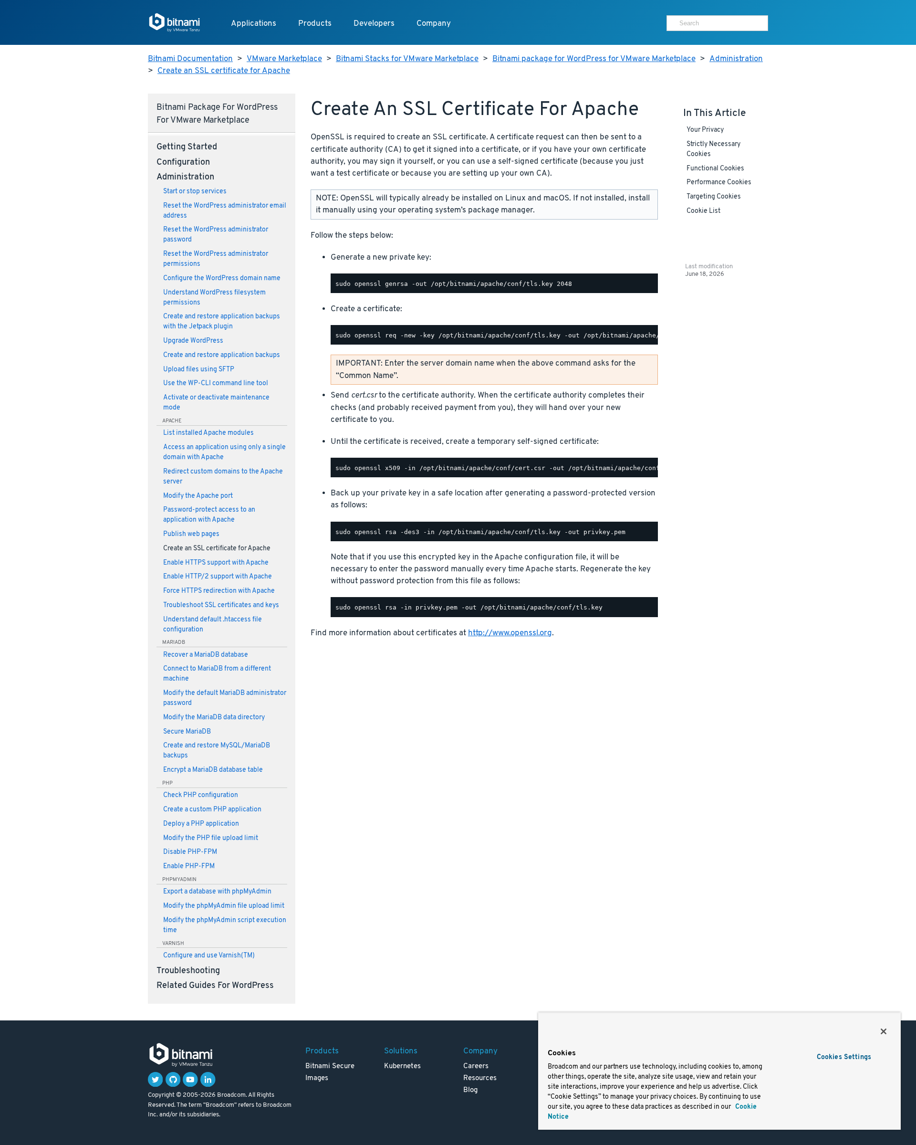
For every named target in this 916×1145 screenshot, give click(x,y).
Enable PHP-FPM (189, 866)
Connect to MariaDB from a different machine (217, 674)
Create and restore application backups (221, 355)
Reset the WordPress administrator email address (224, 211)
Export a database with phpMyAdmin (217, 892)
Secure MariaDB (187, 732)
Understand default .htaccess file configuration (212, 625)
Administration (736, 59)
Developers (374, 24)
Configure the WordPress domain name (222, 278)
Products (315, 24)
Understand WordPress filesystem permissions (214, 298)
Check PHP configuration (200, 795)
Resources (480, 1078)
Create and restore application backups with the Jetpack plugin (221, 322)
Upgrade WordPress (193, 341)
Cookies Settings (844, 1057)
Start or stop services (195, 192)
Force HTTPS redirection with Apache (219, 591)
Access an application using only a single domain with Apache (224, 452)
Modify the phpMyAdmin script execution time (224, 925)
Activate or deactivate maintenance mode (216, 403)
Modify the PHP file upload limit (210, 838)
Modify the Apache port (198, 496)
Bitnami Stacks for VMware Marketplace (407, 59)
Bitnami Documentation (190, 59)
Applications (253, 24)
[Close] (883, 1031)
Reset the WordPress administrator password (215, 235)
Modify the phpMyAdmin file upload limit (223, 906)
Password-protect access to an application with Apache (209, 515)
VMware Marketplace (284, 59)
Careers (476, 1066)
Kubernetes (402, 1066)
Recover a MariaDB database (205, 655)
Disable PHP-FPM (190, 852)
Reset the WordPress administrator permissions (215, 259)
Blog (470, 1090)
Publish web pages (191, 534)
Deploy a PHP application (201, 824)
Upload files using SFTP (198, 370)
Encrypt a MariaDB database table (213, 770)
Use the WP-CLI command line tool (215, 383)
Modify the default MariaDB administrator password (224, 698)
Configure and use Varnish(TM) (209, 956)
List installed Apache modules (208, 433)
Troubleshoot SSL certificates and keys (221, 605)
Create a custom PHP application (212, 810)
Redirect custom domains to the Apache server (223, 477)
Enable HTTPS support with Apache (216, 563)
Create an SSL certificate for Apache (223, 71)
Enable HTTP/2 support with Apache (217, 577)
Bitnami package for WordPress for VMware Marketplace (594, 59)
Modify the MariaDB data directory (214, 718)
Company (433, 24)
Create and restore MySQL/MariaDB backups (216, 751)
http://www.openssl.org (510, 633)
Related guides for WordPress (215, 986)
